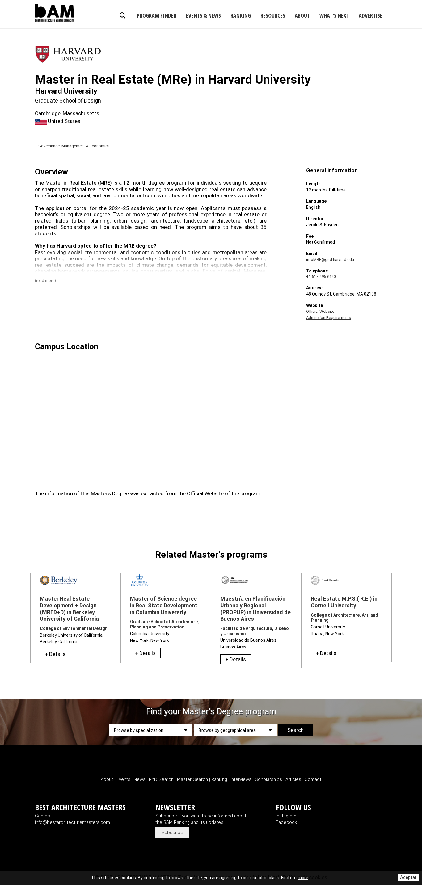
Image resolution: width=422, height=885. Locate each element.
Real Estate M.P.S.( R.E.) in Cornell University (344, 602)
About (107, 779)
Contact (313, 779)
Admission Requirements (328, 317)
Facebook (286, 822)
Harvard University (66, 91)
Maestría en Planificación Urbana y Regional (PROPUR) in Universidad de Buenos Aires (255, 608)
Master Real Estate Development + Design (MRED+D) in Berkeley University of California (69, 608)
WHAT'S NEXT (334, 15)
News (140, 779)
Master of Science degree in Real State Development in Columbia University (163, 605)
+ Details (55, 654)
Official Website (320, 311)
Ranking (219, 779)
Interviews (241, 779)
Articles (293, 779)
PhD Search (161, 779)
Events (123, 779)
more (303, 877)
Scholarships (268, 779)
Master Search (192, 779)
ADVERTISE (370, 15)
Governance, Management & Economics (74, 146)
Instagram (286, 816)
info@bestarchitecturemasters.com (72, 822)
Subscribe (172, 832)
